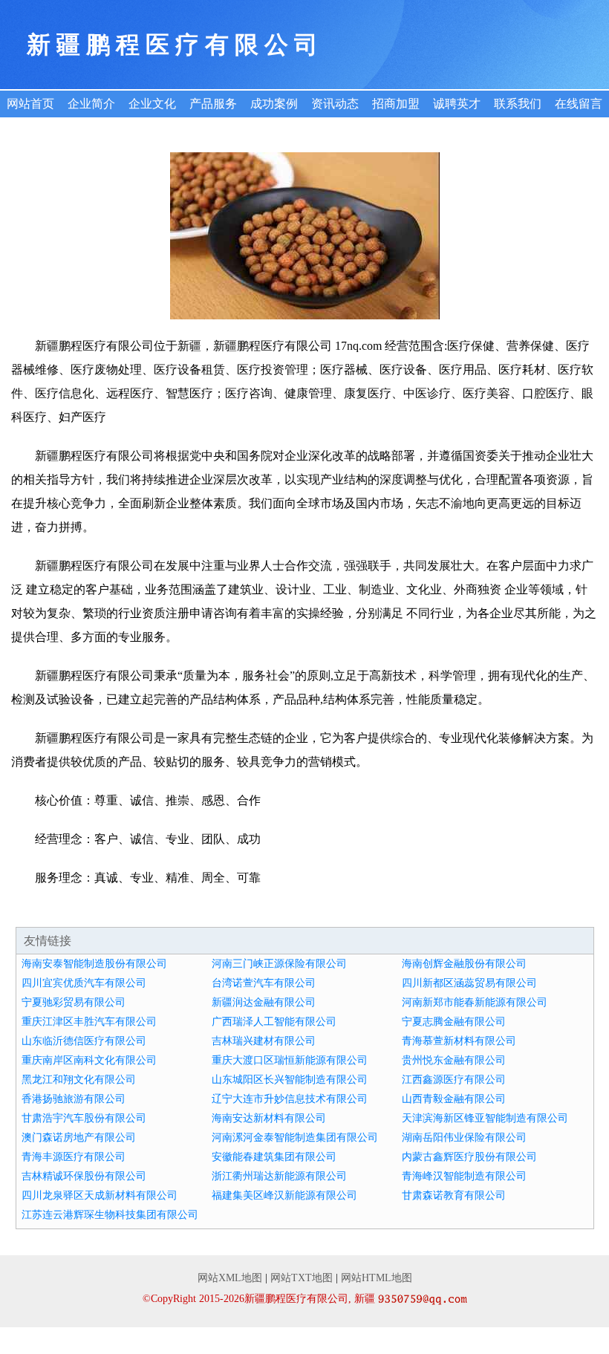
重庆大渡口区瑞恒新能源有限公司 (290, 1060)
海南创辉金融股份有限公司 (464, 963)
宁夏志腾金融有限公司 (454, 1021)
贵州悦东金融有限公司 (454, 1060)
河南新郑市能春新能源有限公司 (474, 1002)
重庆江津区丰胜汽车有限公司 (89, 1021)
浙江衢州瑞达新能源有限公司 (279, 1176)
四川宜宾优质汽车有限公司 (84, 983)
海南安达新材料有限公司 (269, 1118)
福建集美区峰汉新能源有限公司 (284, 1195)
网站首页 (30, 103)
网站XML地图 (230, 1277)
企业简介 (91, 103)
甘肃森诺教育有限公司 (454, 1195)
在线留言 (578, 103)
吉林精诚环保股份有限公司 (84, 1176)
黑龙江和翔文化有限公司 (79, 1079)
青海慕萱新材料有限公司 (459, 1041)
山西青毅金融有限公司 (454, 1098)
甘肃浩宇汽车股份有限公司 (84, 1118)
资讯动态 (335, 103)
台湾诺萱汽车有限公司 (264, 983)
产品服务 (213, 103)
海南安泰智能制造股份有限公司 (94, 963)
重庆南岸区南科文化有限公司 (89, 1060)
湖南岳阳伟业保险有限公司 (464, 1137)
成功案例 (274, 103)
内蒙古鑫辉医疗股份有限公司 (469, 1156)
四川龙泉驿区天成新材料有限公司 (100, 1195)
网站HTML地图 (376, 1277)
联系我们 (517, 103)
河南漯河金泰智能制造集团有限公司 (295, 1137)
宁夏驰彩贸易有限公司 (74, 1002)
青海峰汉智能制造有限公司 (464, 1176)
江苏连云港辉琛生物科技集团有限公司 (110, 1214)
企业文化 (152, 103)
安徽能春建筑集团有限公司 (274, 1156)
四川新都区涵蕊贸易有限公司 (469, 983)
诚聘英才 (457, 103)
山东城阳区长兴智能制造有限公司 (290, 1079)
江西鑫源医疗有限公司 (454, 1079)
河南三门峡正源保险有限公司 (279, 963)
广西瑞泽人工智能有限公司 (274, 1021)
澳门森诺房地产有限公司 (79, 1137)
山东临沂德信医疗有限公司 (84, 1041)
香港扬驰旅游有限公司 (74, 1098)
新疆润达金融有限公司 (264, 1002)
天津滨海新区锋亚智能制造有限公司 (485, 1118)
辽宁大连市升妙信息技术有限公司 (290, 1098)
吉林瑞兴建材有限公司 (264, 1041)
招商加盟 (396, 103)
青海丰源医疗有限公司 (74, 1156)
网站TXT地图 (301, 1277)
